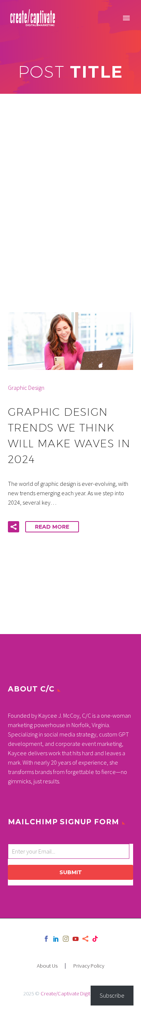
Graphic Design (26, 387)
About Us (47, 966)
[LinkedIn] (56, 939)
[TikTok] (95, 939)
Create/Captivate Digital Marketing (79, 993)
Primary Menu (126, 18)
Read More (52, 526)
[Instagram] (66, 939)
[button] (13, 526)
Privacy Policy (88, 966)
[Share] (85, 939)
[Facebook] (46, 939)
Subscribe (112, 995)
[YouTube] (76, 939)
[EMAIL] (70, 853)
